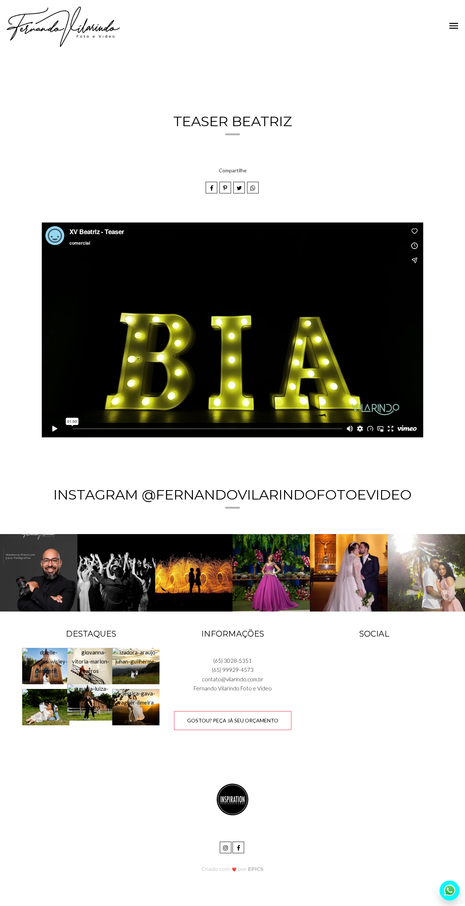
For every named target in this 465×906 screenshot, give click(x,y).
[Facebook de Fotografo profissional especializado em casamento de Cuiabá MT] (238, 846)
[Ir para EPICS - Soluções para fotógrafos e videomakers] (233, 869)
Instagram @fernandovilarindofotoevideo (232, 494)
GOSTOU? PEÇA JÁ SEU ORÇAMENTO (232, 720)
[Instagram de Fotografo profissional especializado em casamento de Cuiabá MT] (226, 846)
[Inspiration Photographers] (232, 799)
